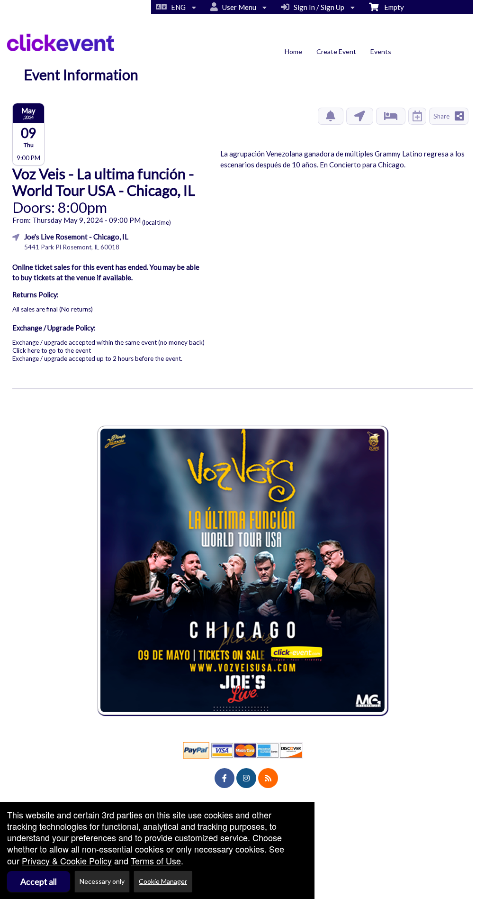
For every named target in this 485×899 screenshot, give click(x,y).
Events (380, 51)
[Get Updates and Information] (330, 116)
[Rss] (268, 778)
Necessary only (102, 881)
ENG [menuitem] (177, 7)
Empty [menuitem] (391, 7)
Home (293, 51)
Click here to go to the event (51, 350)
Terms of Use (156, 860)
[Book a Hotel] (390, 116)
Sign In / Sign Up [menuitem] (317, 7)
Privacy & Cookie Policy (67, 860)
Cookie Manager (163, 881)
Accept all (38, 881)
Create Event (336, 51)
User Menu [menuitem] (238, 7)
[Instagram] (246, 778)
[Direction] (359, 116)
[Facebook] (224, 778)
